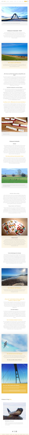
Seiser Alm (17, 356)
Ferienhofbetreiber (22, 82)
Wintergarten (7, 98)
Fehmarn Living (6, 399)
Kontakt (25, 1)
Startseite (7, 1)
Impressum (27, 434)
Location (15, 1)
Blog (22, 1)
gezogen (14, 208)
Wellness (16, 314)
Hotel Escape (17, 256)
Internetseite (5, 92)
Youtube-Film (14, 307)
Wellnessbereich (14, 99)
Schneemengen (5, 209)
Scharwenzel (16, 239)
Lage (17, 1)
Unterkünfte (11, 1)
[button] (13, 20)
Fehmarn (20, 1)
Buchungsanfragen (19, 90)
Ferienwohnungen (14, 77)
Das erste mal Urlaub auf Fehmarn (14, 390)
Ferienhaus (5, 106)
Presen (8, 107)
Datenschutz (24, 434)
